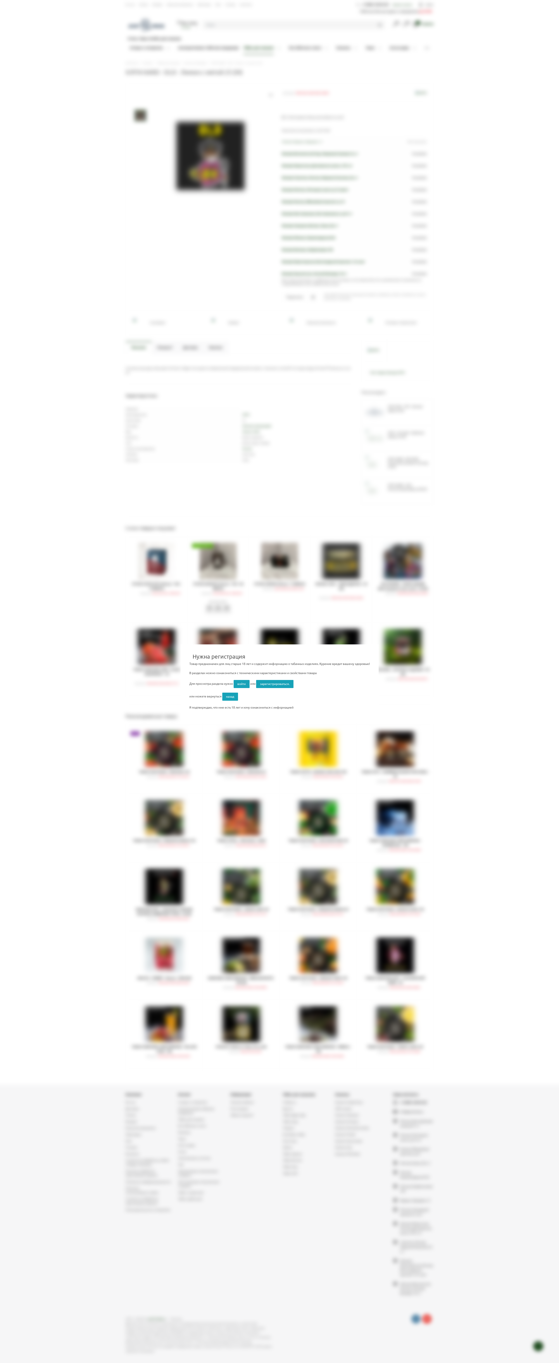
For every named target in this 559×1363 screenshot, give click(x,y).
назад (230, 696)
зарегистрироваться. (275, 684)
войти (241, 684)
